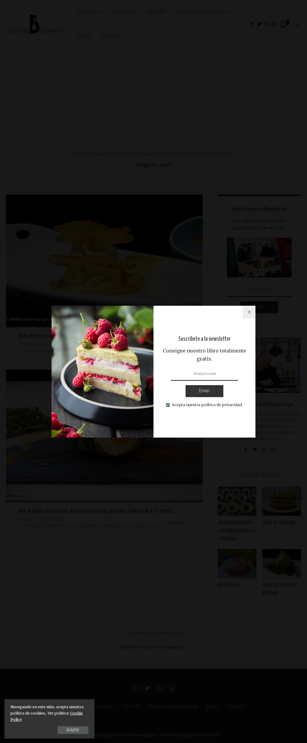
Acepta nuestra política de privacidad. (207, 404)
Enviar (204, 391)
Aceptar (73, 730)
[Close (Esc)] (249, 312)
